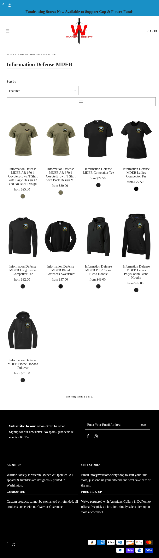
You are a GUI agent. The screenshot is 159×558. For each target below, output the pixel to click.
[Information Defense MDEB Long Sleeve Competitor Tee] (23, 236)
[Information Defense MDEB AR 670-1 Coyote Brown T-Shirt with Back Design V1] (60, 139)
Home (10, 54)
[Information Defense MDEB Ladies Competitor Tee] (136, 139)
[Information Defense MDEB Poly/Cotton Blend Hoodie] (98, 236)
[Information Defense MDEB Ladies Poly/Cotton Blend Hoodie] (136, 236)
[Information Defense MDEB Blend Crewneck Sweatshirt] (60, 236)
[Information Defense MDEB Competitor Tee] (98, 139)
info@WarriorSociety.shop (107, 475)
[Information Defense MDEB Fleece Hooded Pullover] (23, 330)
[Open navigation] (8, 31)
